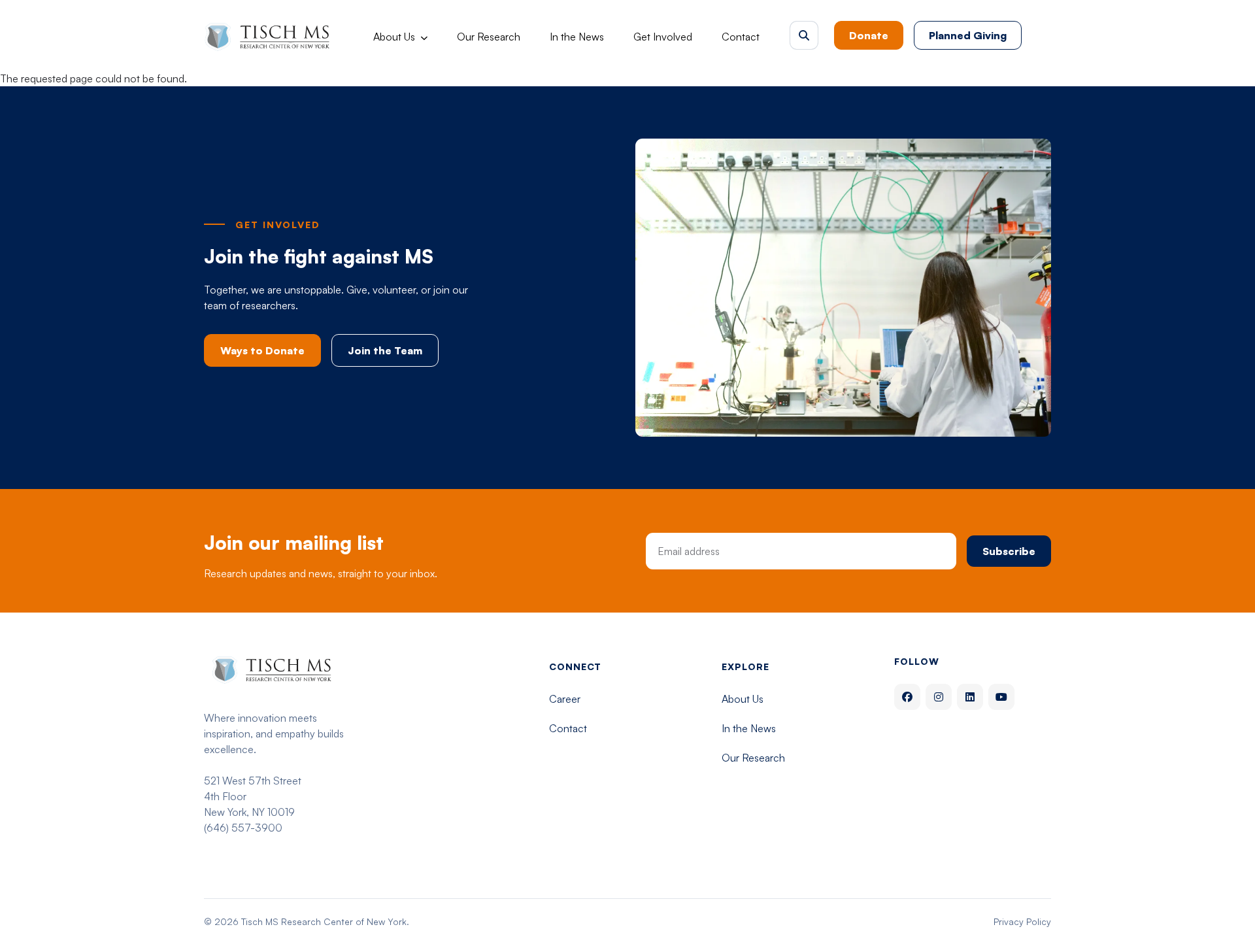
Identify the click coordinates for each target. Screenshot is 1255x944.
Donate (868, 35)
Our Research (488, 36)
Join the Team (385, 350)
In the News (577, 36)
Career (564, 698)
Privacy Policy (1022, 921)
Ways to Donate (262, 350)
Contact (741, 36)
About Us (394, 36)
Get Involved (662, 36)
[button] (804, 35)
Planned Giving (968, 35)
